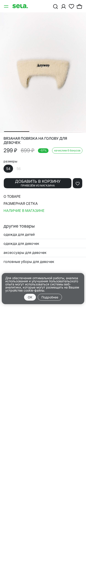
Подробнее (49, 297)
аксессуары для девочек (25, 252)
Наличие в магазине (24, 210)
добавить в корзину (37, 183)
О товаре (12, 196)
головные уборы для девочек (29, 261)
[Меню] (7, 6)
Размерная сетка (21, 203)
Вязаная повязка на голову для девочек (35, 140)
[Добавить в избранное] (77, 183)
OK (30, 297)
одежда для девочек (21, 243)
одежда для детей (19, 234)
